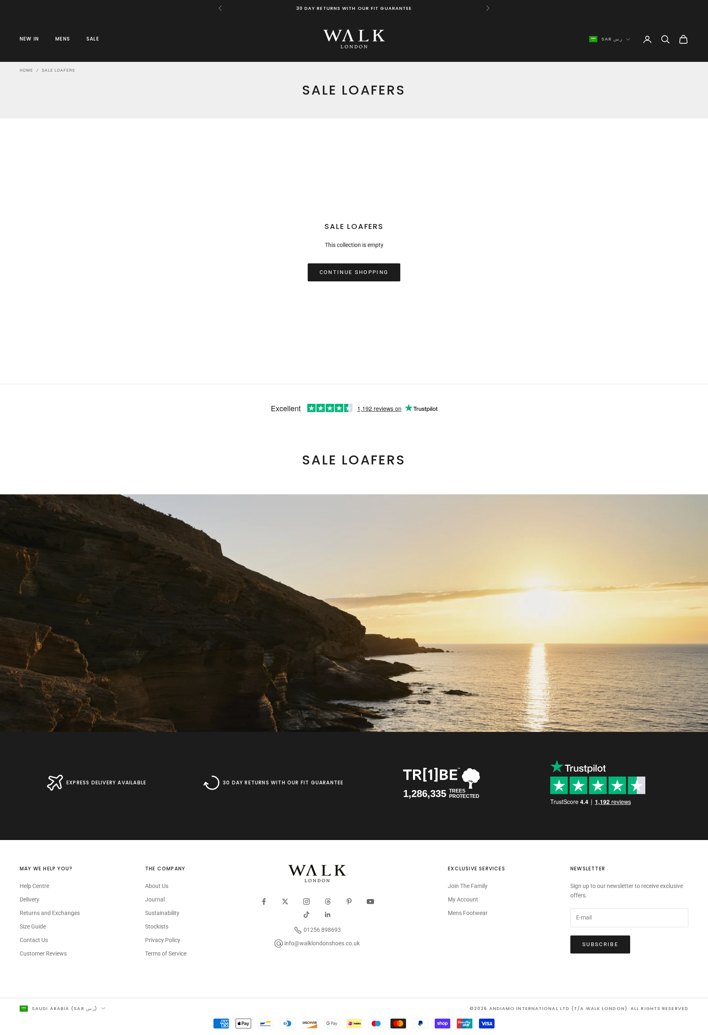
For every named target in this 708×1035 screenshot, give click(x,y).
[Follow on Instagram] (306, 901)
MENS (62, 38)
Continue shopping (354, 272)
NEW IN (29, 38)
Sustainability (162, 913)
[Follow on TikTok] (306, 914)
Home (26, 70)
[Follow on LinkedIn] (328, 914)
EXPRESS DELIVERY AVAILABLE (106, 782)
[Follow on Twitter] (285, 901)
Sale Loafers (58, 70)
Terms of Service (165, 953)
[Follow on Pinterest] (349, 901)
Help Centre (34, 886)
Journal (155, 899)
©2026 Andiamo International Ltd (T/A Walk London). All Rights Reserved (579, 1008)
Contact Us (34, 940)
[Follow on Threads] (328, 901)
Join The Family (468, 886)
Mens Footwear (468, 913)
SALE (92, 38)
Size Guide (33, 926)
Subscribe (600, 944)
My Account (463, 899)
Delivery (29, 899)
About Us (156, 886)
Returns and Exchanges (50, 913)
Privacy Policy (162, 940)
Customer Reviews (43, 953)
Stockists (156, 926)
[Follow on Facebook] (264, 901)
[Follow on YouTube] (370, 901)
